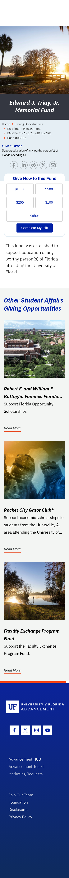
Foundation (18, 802)
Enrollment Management (24, 129)
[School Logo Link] (32, 707)
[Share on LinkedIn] (25, 166)
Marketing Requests (26, 773)
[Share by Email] (54, 166)
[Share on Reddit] (34, 166)
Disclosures (18, 809)
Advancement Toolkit (27, 766)
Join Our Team (21, 794)
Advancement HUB (25, 759)
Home (6, 124)
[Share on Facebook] (15, 166)
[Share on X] (44, 166)
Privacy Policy (20, 816)
